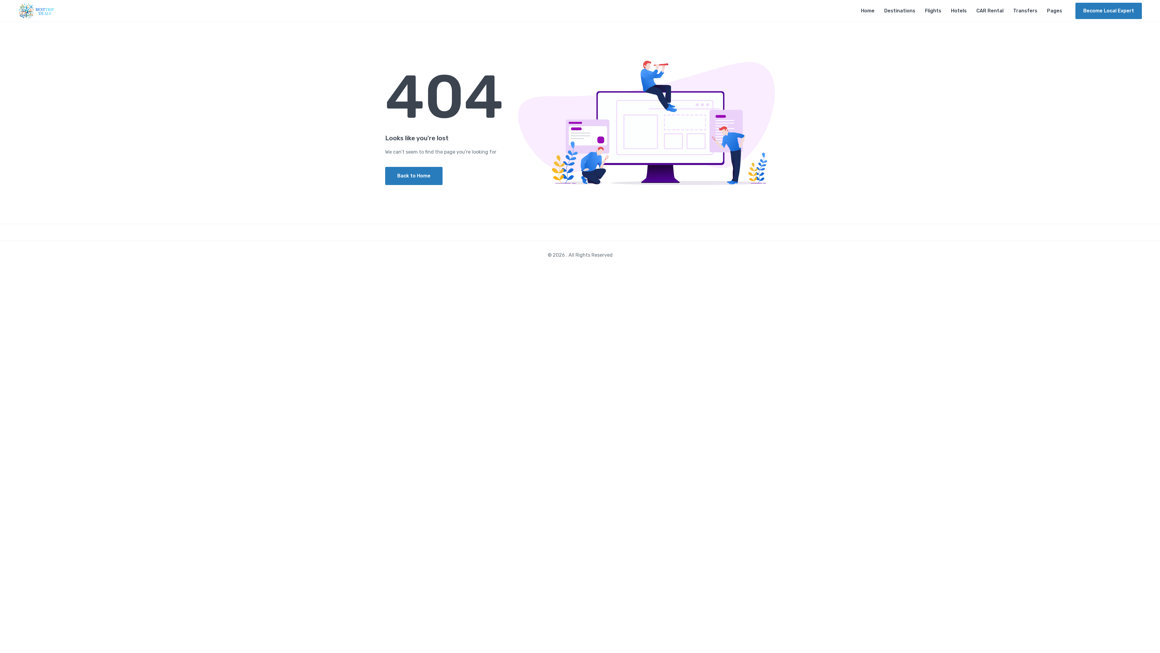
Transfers (1025, 11)
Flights (933, 11)
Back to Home (413, 176)
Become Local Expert (1108, 11)
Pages (1054, 11)
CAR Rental (990, 11)
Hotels (959, 11)
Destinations (899, 11)
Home (868, 11)
